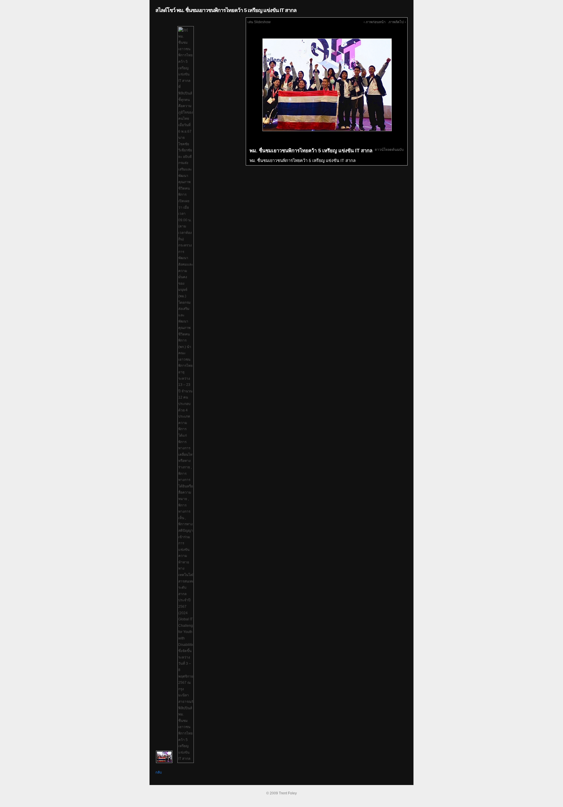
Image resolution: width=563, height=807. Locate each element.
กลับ (158, 772)
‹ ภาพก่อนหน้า (375, 22)
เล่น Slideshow (259, 22)
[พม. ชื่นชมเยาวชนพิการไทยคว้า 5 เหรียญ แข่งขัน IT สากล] (326, 84)
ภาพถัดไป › (397, 22)
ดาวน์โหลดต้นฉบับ (389, 150)
